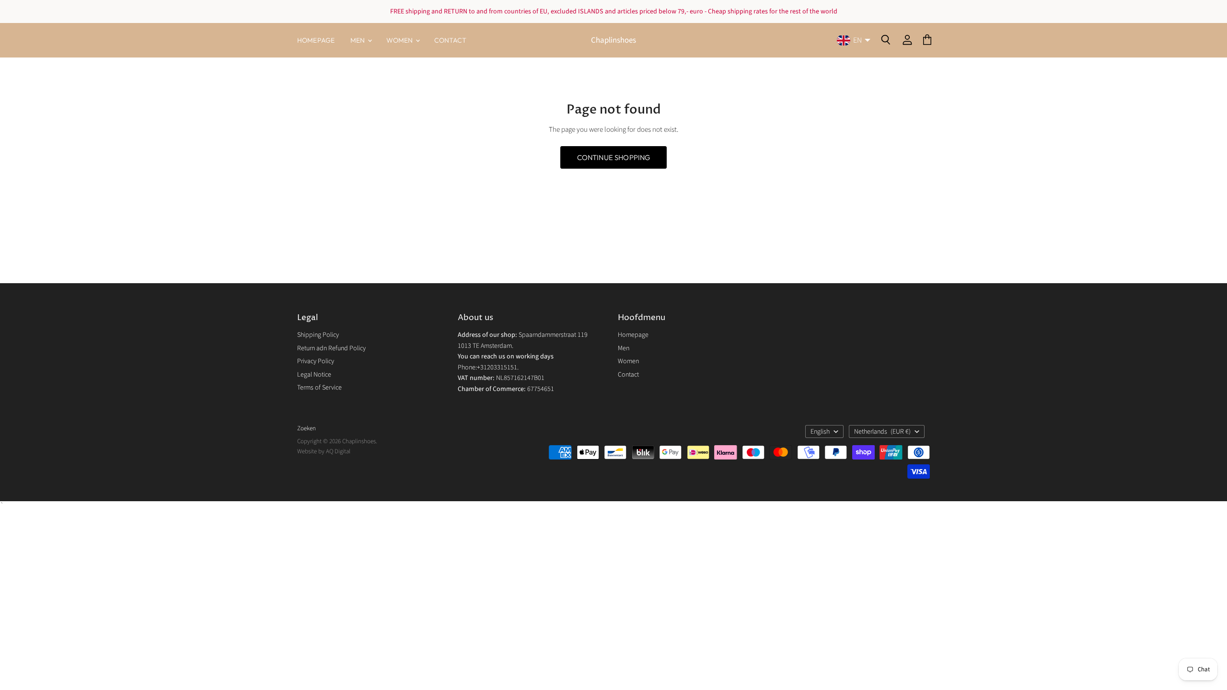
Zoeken (306, 428)
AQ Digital (338, 451)
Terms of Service (319, 387)
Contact (450, 40)
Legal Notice (314, 375)
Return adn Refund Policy (331, 348)
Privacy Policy (315, 361)
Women (400, 40)
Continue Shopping (613, 157)
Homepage (316, 40)
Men (358, 40)
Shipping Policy (318, 335)
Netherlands (882, 432)
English (820, 432)
